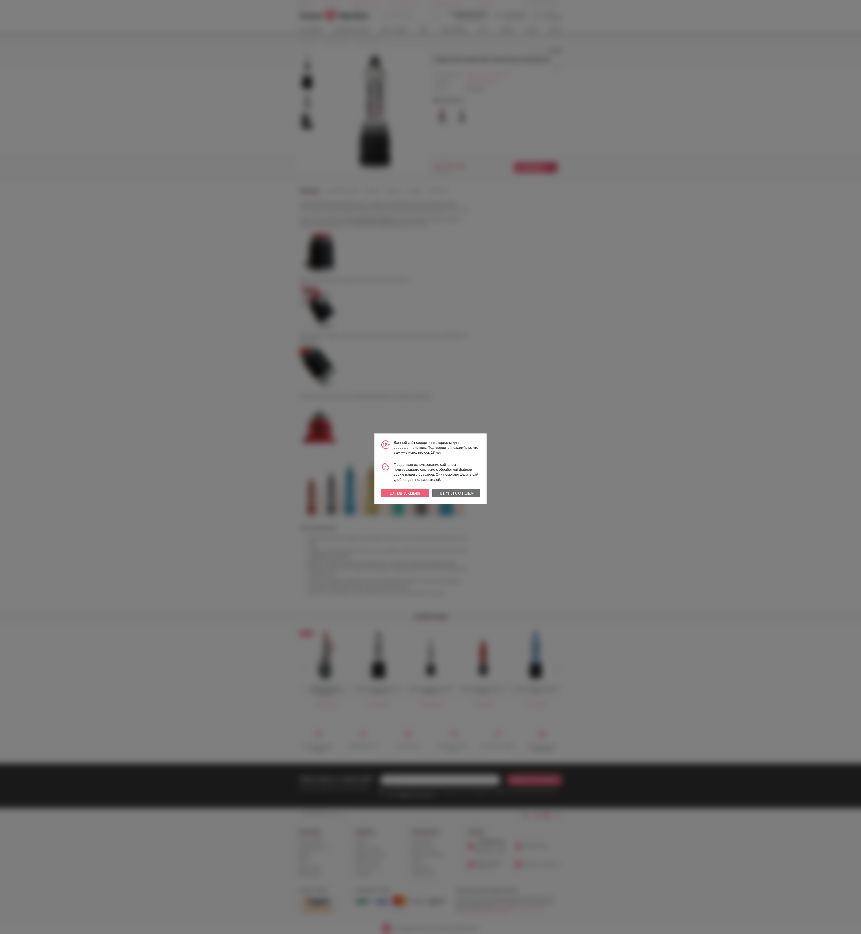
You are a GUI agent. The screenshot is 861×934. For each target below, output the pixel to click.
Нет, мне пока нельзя (456, 493)
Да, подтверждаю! (405, 493)
